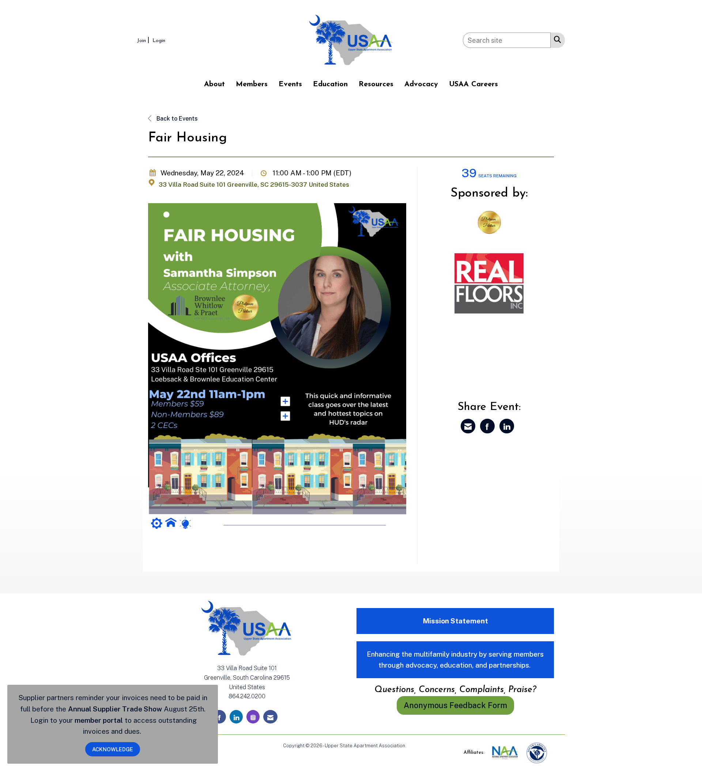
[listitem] (144, 40)
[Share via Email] (468, 426)
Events (290, 84)
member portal (99, 720)
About (214, 84)
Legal (413, 745)
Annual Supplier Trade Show (115, 709)
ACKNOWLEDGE (112, 749)
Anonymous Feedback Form (455, 705)
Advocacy (421, 84)
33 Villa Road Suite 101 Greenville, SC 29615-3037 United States (254, 184)
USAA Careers (473, 84)
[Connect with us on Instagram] (253, 716)
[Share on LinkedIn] (506, 426)
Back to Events (176, 118)
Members (252, 84)
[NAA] (506, 752)
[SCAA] (537, 752)
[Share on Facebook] (487, 426)
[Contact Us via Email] (270, 716)
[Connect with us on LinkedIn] (236, 716)
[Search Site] (556, 39)
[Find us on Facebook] (219, 716)
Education (330, 84)
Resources (376, 84)
